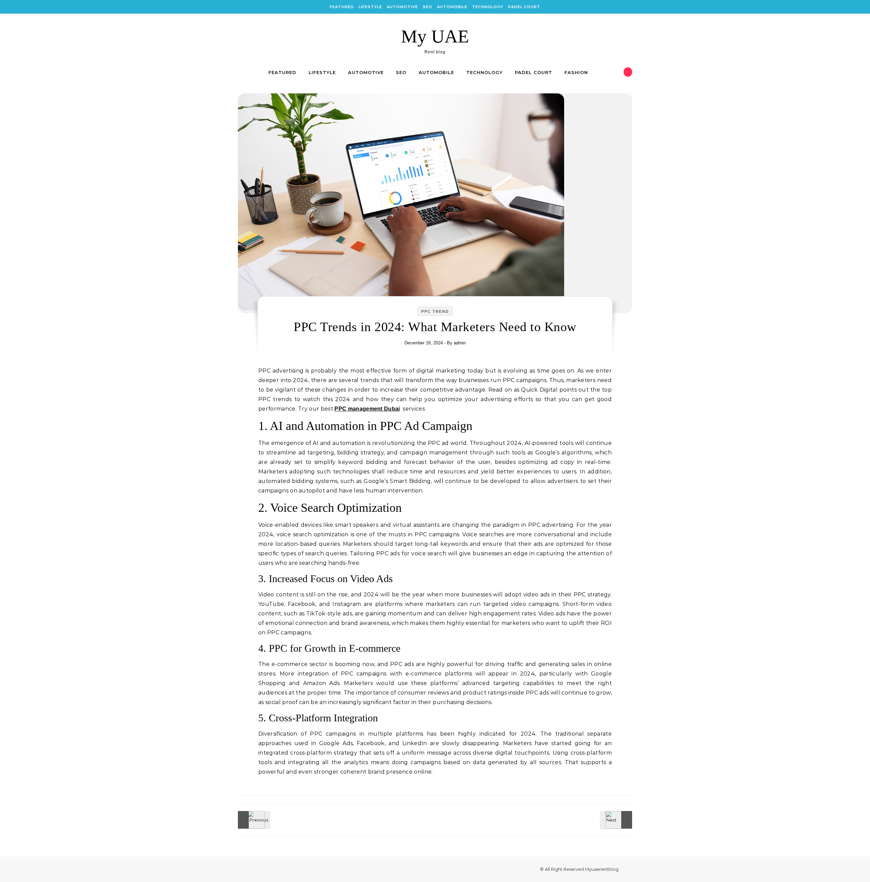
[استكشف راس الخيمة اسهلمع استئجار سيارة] (253, 820)
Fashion (576, 72)
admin (460, 342)
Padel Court (524, 6)
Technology (487, 6)
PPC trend (435, 311)
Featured (342, 6)
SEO (427, 6)
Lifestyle (370, 6)
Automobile (452, 6)
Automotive (402, 6)
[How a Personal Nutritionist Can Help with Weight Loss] (617, 820)
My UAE (435, 36)
